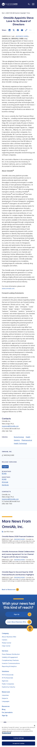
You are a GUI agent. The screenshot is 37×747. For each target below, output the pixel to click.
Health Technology (20, 443)
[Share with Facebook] (17, 30)
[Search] (29, 4)
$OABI (4, 473)
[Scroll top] (30, 628)
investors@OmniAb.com (10, 426)
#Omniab (5, 482)
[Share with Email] (22, 30)
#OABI (4, 479)
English (5, 467)
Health (28, 437)
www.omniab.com (8, 288)
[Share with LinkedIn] (9, 30)
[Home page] (9, 4)
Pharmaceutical (27, 440)
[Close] (34, 725)
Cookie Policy (6, 733)
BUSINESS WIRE (22, 36)
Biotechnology (19, 437)
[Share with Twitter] (13, 30)
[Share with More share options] (30, 30)
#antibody (5, 485)
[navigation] (33, 4)
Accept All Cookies (18, 743)
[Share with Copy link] (26, 30)
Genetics (17, 440)
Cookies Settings (18, 738)
